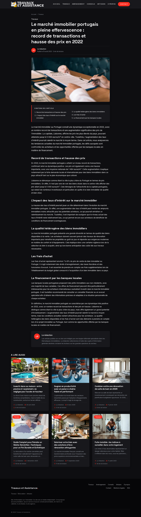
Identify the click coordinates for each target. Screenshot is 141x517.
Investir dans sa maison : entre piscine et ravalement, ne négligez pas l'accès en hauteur (28, 389)
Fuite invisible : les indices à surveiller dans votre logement (109, 443)
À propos (112, 4)
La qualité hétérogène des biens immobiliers (89, 111)
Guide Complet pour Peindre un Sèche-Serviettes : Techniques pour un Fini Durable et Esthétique (29, 445)
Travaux (66, 4)
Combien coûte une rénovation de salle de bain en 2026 (109, 387)
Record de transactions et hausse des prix (51, 112)
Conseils (91, 4)
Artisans (101, 4)
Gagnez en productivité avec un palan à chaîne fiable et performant (65, 389)
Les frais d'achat (79, 115)
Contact (124, 4)
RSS (128, 488)
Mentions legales (119, 488)
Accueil (56, 4)
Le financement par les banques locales (87, 118)
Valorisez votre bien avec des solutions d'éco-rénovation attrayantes (65, 445)
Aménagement (78, 4)
